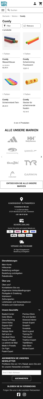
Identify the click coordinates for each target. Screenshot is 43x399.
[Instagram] (24, 395)
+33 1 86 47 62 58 (21, 214)
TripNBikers (27, 342)
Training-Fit (27, 334)
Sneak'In (26, 325)
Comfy (5, 59)
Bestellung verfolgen (10, 270)
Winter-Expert (28, 348)
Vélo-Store (26, 345)
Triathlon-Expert (29, 339)
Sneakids (26, 328)
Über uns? (6, 284)
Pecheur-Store (28, 314)
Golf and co (7, 334)
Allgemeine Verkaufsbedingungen (16, 290)
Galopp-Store (7, 331)
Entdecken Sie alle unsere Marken (21, 184)
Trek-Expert (27, 337)
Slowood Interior (29, 319)
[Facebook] (19, 395)
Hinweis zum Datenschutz (13, 304)
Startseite (6, 16)
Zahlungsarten (8, 299)
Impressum (6, 296)
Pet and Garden (29, 316)
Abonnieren (21, 378)
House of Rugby (9, 339)
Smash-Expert (28, 322)
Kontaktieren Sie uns (21, 207)
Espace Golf (7, 325)
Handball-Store (8, 337)
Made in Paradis (9, 345)
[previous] (1, 156)
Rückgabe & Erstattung (12, 293)
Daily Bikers (7, 316)
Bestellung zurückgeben (21, 251)
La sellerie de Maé (10, 342)
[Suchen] (8, 10)
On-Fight (5, 348)
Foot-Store (6, 328)
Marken (15, 16)
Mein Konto (7, 264)
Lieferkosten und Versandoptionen (16, 301)
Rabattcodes (7, 276)
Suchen (14, 10)
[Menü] (3, 10)
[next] (41, 156)
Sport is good (28, 331)
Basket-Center (8, 314)
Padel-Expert (7, 351)
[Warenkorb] (41, 4)
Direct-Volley (7, 322)
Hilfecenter (6, 267)
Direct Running (8, 319)
